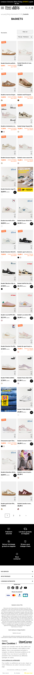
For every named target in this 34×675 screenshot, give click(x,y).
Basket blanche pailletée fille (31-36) (8, 63)
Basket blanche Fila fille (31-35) (8, 346)
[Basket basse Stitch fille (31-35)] (18, 226)
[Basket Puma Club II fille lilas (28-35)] (18, 383)
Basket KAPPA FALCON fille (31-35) (24, 283)
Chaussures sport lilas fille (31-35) (7, 440)
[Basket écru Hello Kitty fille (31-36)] (2, 226)
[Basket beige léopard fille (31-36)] (18, 132)
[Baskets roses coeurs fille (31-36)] (18, 163)
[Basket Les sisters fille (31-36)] (18, 320)
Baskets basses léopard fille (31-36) (8, 157)
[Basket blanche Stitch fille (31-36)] (2, 257)
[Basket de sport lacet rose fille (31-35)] (18, 352)
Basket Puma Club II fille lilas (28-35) (24, 378)
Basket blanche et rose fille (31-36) (24, 63)
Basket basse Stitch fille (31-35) (24, 220)
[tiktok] (21, 588)
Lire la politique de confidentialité (11, 660)
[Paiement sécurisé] (9, 529)
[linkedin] (17, 588)
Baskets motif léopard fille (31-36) (24, 94)
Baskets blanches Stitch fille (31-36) (8, 472)
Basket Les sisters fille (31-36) (24, 315)
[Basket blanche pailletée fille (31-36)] (2, 69)
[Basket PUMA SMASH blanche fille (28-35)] (18, 415)
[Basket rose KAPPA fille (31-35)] (2, 320)
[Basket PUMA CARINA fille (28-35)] (2, 383)
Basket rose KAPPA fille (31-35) (8, 315)
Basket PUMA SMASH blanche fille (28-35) (23, 409)
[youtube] (25, 588)
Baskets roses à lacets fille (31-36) (24, 472)
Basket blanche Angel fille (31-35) (9, 189)
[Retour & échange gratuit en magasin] (9, 541)
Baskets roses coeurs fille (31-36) (25, 157)
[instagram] (8, 588)
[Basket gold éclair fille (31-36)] (2, 509)
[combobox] (25, 37)
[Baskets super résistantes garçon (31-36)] (2, 132)
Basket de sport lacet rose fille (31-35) (25, 346)
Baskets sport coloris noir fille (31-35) (25, 252)
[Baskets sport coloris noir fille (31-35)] (18, 257)
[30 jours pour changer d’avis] (25, 541)
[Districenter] (8, 8)
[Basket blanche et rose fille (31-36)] (18, 69)
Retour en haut (7, 520)
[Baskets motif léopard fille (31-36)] (18, 100)
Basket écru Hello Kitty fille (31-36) (8, 220)
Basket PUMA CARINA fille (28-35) (7, 378)
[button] (25, 8)
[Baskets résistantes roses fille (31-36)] (4, 132)
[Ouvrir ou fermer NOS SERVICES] (32, 572)
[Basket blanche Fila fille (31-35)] (2, 352)
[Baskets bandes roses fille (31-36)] (18, 509)
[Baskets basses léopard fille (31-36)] (2, 163)
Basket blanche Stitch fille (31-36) (9, 252)
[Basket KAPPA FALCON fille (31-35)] (18, 289)
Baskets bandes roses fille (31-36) (24, 503)
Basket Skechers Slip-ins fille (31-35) (8, 283)
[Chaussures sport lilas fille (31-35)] (20, 257)
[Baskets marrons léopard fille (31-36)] (2, 100)
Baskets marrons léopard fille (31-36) (8, 94)
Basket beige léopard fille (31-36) (25, 126)
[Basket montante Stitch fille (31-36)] (18, 446)
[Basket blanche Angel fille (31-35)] (2, 195)
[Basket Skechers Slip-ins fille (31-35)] (2, 289)
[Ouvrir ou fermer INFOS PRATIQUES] (32, 576)
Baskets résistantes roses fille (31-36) (8, 126)
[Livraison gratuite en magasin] (25, 529)
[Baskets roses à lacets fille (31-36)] (18, 478)
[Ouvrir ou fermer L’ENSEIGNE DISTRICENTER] (32, 581)
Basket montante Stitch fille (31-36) (24, 440)
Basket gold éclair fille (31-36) (7, 503)
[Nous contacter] (17, 554)
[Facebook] (13, 588)
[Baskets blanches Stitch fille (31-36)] (2, 478)
